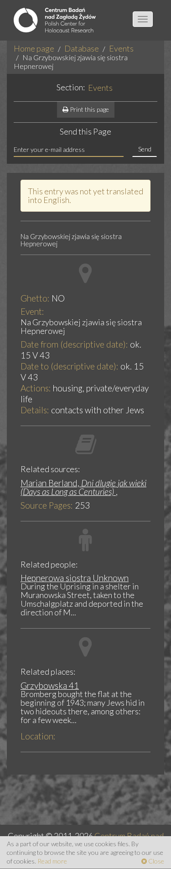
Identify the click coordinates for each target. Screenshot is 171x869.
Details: (35, 410)
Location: (38, 736)
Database (81, 48)
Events (121, 48)
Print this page (88, 109)
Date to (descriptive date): (70, 366)
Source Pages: (47, 505)
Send (144, 149)
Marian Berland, (83, 487)
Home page (34, 48)
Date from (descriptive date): (74, 344)
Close (155, 861)
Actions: (36, 388)
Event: (32, 311)
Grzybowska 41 (50, 685)
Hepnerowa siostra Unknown (75, 577)
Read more (52, 861)
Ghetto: (35, 298)
